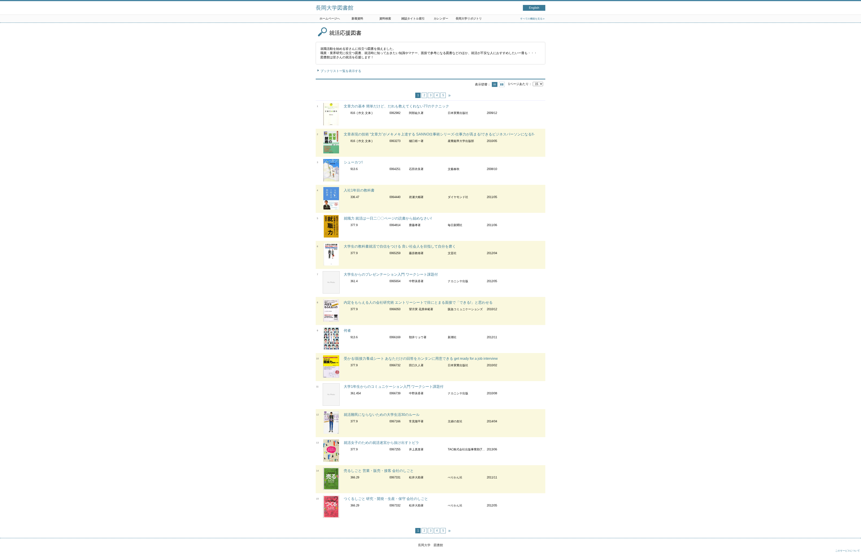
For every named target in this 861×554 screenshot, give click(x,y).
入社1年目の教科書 (359, 190)
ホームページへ (330, 18)
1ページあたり (518, 84)
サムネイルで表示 (502, 84)
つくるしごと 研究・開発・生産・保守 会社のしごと (386, 499)
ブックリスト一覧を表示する (340, 71)
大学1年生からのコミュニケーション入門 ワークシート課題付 (394, 386)
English (534, 7)
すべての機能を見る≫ (532, 18)
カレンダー (441, 18)
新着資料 (357, 18)
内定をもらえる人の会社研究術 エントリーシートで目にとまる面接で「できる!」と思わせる (418, 302)
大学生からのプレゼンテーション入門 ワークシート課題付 (391, 274)
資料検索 (385, 18)
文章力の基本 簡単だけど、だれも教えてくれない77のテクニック (396, 106)
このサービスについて (847, 550)
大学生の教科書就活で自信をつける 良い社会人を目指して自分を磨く (400, 246)
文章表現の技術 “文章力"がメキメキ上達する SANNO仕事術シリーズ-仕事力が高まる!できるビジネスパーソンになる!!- (439, 134)
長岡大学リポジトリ (469, 18)
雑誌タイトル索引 (413, 18)
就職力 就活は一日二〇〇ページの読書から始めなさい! (388, 218)
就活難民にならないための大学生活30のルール (382, 415)
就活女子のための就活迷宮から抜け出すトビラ (381, 443)
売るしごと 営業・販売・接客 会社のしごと (379, 471)
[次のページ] (449, 95)
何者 (347, 330)
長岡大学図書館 (334, 8)
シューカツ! (353, 162)
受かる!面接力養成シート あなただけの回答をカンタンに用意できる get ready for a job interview (421, 358)
